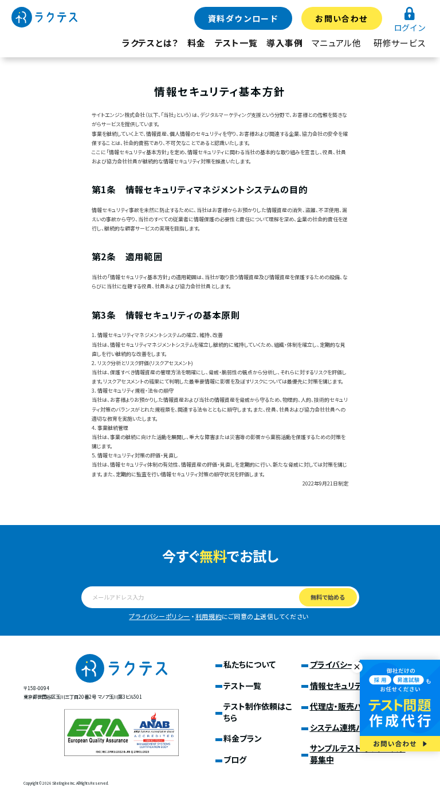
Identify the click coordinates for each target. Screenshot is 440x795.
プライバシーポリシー (159, 616)
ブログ (234, 759)
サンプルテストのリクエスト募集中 (358, 753)
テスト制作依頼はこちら (257, 711)
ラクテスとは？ (150, 43)
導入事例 (284, 43)
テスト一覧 (236, 43)
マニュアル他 (337, 43)
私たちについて (249, 664)
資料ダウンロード (243, 18)
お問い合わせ (341, 18)
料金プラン (242, 738)
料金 (196, 43)
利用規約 (208, 616)
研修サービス (400, 43)
